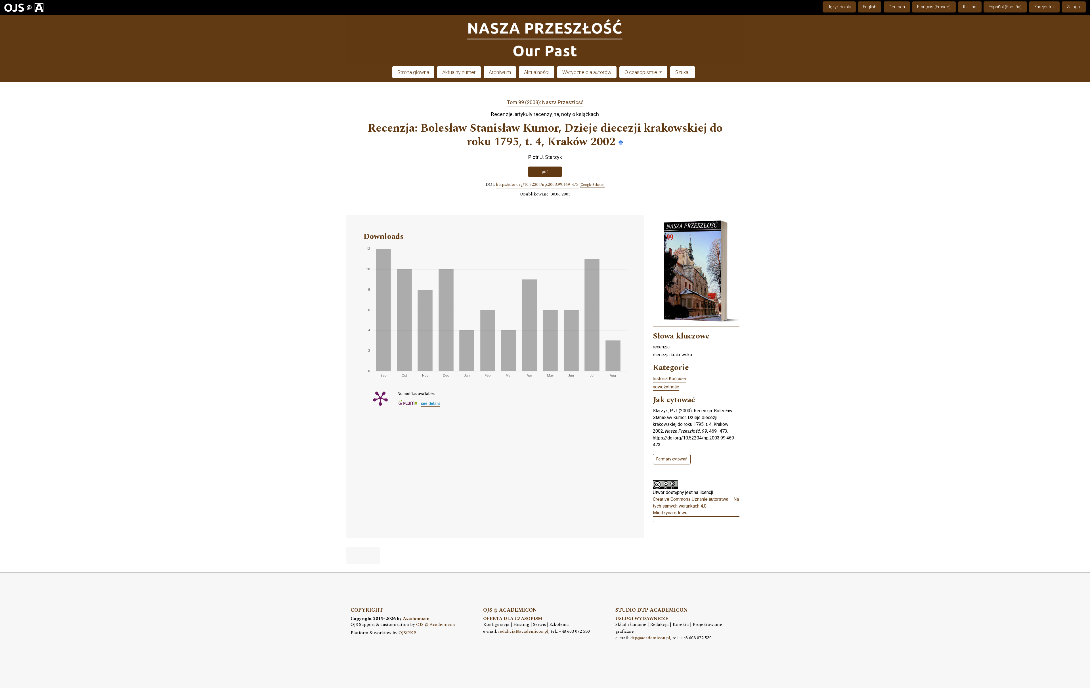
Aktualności (536, 72)
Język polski (839, 6)
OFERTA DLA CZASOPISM (512, 618)
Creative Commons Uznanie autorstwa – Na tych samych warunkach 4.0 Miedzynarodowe (696, 506)
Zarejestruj (1044, 6)
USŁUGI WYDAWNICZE (641, 618)
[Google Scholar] (620, 142)
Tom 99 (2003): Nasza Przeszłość (545, 102)
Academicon (416, 618)
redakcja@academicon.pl (523, 631)
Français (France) (934, 6)
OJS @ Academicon (435, 624)
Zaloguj (1074, 6)
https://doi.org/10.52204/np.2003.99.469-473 (537, 185)
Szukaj (682, 72)
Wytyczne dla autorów (586, 72)
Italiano (969, 6)
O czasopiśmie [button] (641, 72)
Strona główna (413, 72)
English (869, 6)
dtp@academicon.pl (650, 638)
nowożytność (666, 387)
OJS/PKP (407, 633)
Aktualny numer (459, 72)
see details (430, 403)
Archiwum (500, 72)
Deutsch (897, 6)
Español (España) (1005, 6)
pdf (545, 171)
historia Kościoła (669, 378)
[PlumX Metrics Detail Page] (380, 398)
